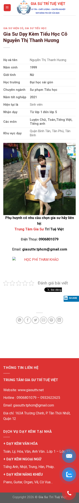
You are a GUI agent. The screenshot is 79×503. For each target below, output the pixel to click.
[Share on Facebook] (27, 320)
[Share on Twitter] (35, 320)
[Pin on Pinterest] (51, 320)
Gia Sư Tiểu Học (36, 28)
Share (73, 298)
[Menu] (7, 7)
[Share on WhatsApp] (19, 320)
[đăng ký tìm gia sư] (39, 264)
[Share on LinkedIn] (59, 320)
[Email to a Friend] (43, 320)
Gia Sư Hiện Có (13, 28)
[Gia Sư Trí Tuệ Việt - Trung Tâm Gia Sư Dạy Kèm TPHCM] (41, 7)
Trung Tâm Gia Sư (29, 229)
